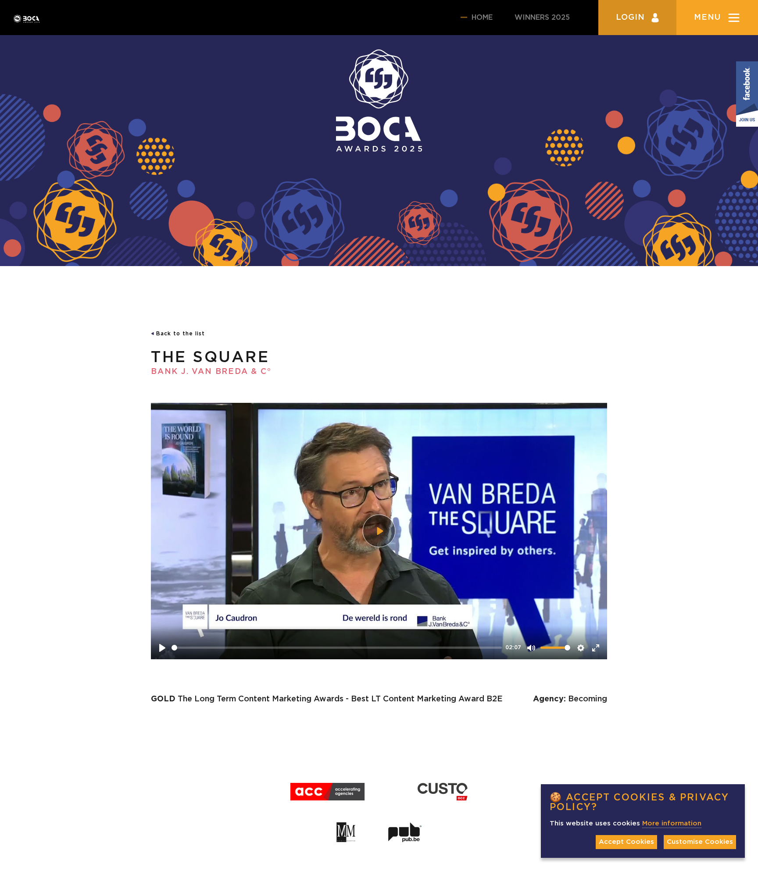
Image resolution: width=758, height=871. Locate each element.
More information (671, 823)
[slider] (337, 647)
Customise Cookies (700, 842)
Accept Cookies (626, 842)
